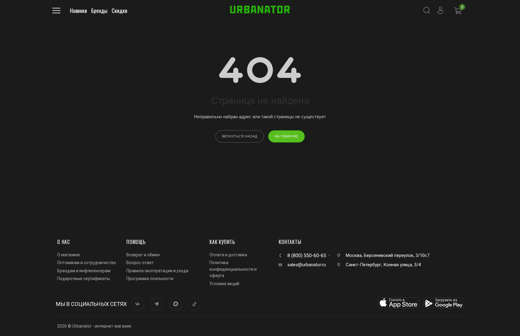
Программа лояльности (149, 278)
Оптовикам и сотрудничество (86, 262)
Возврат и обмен (143, 254)
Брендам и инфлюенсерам (83, 270)
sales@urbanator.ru (306, 264)
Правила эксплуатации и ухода (157, 270)
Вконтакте (137, 303)
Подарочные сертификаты (83, 278)
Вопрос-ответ (140, 262)
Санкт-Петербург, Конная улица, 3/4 (383, 264)
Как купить (222, 241)
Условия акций (224, 283)
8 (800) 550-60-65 (306, 255)
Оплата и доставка (228, 254)
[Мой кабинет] (442, 10)
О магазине (68, 254)
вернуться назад (239, 136)
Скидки (119, 10)
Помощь (136, 241)
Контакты (290, 241)
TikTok (194, 303)
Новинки (78, 10)
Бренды (99, 10)
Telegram (156, 303)
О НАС (63, 241)
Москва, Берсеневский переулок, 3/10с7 (387, 255)
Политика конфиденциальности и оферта (233, 269)
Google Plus (175, 303)
